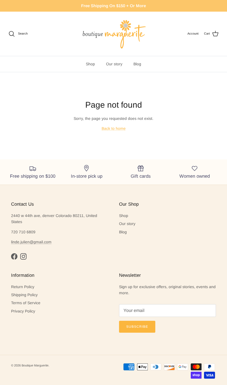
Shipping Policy (24, 279)
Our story (37, 33)
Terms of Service (25, 287)
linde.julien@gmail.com (31, 226)
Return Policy (22, 270)
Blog (60, 33)
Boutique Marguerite (35, 349)
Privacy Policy (23, 295)
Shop (12, 33)
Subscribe (137, 310)
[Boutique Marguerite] (114, 33)
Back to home (114, 112)
